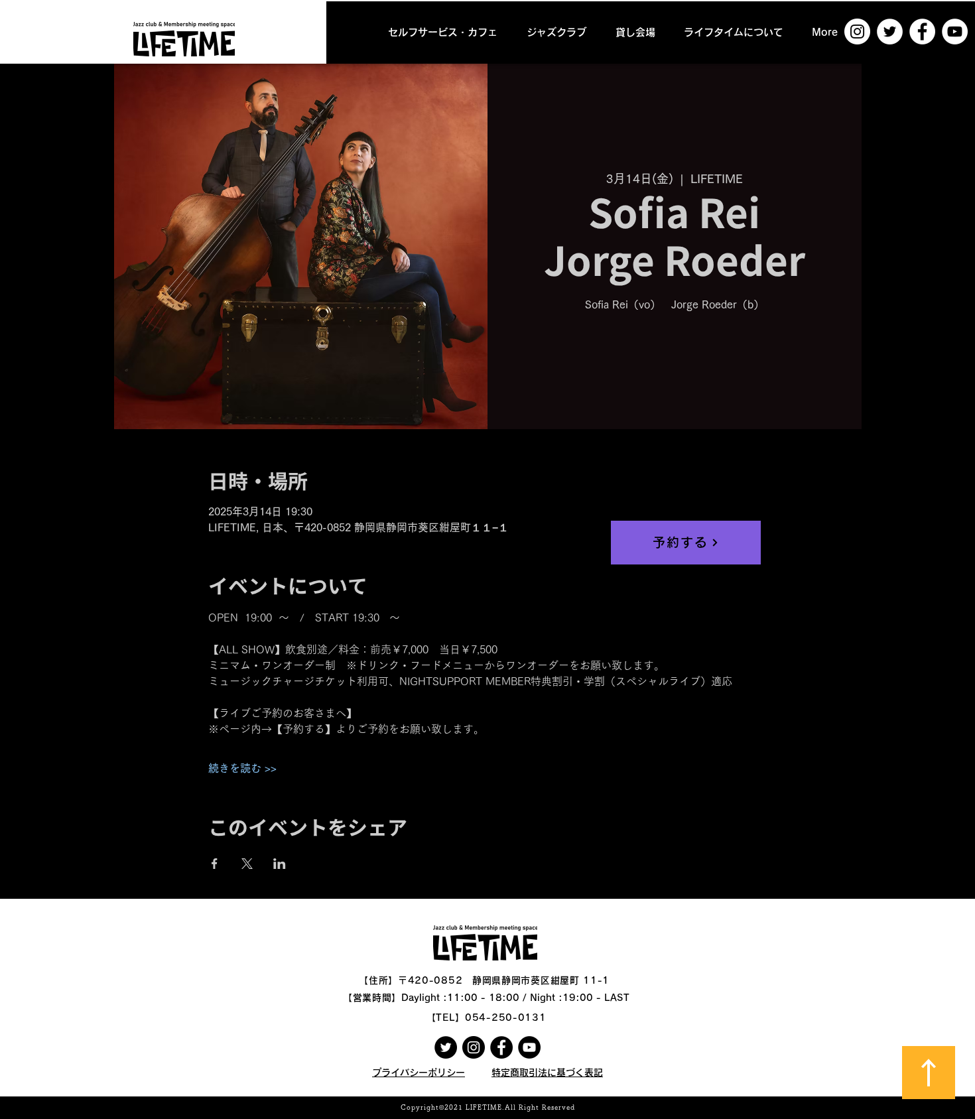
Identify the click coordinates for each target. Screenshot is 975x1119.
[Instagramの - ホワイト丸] (857, 31)
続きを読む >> (242, 768)
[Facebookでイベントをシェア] (214, 863)
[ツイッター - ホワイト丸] (890, 31)
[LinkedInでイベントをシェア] (279, 863)
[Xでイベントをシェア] (247, 863)
